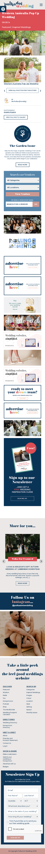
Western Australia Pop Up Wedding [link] (21, 84)
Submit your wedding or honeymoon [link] (7, 759)
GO (35, 204)
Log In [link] (5, 746)
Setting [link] (29, 707)
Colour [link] (28, 698)
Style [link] (28, 704)
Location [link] (29, 701)
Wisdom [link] (6, 692)
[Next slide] (41, 561)
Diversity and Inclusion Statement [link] (10, 739)
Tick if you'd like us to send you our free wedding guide (22, 822)
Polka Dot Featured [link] (22, 559)
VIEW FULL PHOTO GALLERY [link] (16, 117)
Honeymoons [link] (8, 701)
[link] (3, 9)
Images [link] (29, 695)
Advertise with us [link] (9, 764)
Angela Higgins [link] (10, 112)
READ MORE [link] (22, 165)
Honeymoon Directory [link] (7, 726)
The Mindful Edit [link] (9, 710)
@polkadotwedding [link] (22, 605)
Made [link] (5, 695)
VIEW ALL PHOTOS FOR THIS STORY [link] (23, 90)
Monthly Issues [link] (31, 712)
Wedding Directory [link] (10, 722)
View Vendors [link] (22, 194)
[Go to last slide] (4, 561)
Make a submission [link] (10, 754)
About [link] (5, 735)
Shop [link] (4, 707)
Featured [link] (6, 27)
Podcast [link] (6, 704)
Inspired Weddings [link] (21, 27)
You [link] (4, 698)
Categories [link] (30, 689)
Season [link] (29, 710)
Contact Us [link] (7, 743)
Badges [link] (6, 766)
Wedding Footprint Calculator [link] (10, 713)
